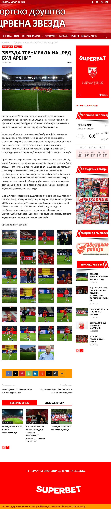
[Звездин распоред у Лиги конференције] (12, 416)
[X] (15, 373)
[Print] (55, 373)
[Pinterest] (22, 373)
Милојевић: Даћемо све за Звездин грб (17, 391)
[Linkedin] (35, 373)
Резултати (50, 36)
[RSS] (102, 2)
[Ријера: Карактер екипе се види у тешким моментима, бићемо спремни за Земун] (37, 416)
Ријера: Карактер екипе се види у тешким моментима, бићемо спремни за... (99, 294)
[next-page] (8, 447)
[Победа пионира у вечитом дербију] (61, 416)
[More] (62, 373)
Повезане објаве (19, 402)
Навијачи (63, 36)
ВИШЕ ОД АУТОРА (54, 402)
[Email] (49, 373)
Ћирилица (92, 105)
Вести (17, 36)
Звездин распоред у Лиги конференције (99, 276)
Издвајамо (17, 42)
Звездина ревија (89, 36)
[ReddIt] (42, 373)
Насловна (6, 42)
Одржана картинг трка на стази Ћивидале (56, 391)
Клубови (75, 36)
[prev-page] (4, 447)
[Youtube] (107, 2)
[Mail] (97, 2)
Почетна (7, 36)
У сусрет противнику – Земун (97, 339)
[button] (105, 36)
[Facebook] (92, 2)
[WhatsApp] (29, 373)
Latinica (80, 105)
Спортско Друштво (31, 36)
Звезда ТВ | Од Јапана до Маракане (98, 325)
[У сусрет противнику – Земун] (82, 339)
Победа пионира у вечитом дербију (99, 312)
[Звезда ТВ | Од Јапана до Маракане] (82, 325)
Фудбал (18, 47)
